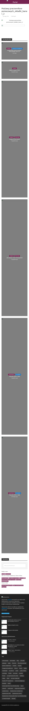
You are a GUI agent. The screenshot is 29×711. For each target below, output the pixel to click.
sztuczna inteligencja (19, 680)
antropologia (5, 660)
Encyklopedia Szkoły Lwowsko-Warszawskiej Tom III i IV (14, 51)
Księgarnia (4, 587)
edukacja (4, 663)
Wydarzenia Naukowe (20, 688)
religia (3, 678)
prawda (21, 673)
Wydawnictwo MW (6, 693)
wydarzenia (10, 688)
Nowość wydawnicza (17, 48)
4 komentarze (12, 647)
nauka (17, 670)
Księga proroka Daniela (14, 139)
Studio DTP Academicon (7, 680)
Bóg (18, 660)
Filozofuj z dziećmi (12, 639)
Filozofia (18, 374)
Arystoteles (12, 660)
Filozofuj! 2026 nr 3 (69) (14, 376)
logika (25, 668)
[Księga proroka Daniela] (4, 632)
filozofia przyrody (22, 663)
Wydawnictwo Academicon (16, 690)
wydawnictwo (5, 690)
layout (20, 668)
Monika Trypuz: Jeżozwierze (14, 650)
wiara (22, 685)
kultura (16, 668)
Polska (9, 673)
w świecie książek (6, 698)
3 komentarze (12, 651)
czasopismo (8, 574)
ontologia (4, 673)
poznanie (15, 673)
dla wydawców (5, 578)
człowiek (22, 660)
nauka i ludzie (23, 670)
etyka (9, 663)
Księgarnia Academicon (7, 668)
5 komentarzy (12, 641)
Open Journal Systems (18, 585)
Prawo (3, 675)
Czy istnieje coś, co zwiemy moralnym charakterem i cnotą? (16, 645)
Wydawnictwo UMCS (17, 693)
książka (19, 665)
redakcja (22, 675)
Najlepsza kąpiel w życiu (14, 70)
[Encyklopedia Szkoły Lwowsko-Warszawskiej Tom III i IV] (4, 621)
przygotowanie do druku (12, 675)
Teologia (17, 137)
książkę (3, 574)
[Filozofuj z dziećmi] (4, 641)
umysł (9, 683)
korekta (14, 665)
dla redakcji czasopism (14, 578)
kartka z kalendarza (6, 665)
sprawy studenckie (15, 678)
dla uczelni (21, 578)
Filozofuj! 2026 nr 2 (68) (14, 494)
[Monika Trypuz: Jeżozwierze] (4, 652)
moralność (11, 670)
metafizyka (4, 670)
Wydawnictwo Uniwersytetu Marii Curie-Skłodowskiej (14, 695)
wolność (4, 688)
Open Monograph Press (7, 585)
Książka (8, 48)
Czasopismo (11, 374)
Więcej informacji (5, 613)
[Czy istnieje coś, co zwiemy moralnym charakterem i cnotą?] (4, 646)
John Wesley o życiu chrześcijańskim (14, 257)
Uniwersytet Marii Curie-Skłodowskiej (10, 685)
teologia (4, 683)
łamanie (13, 698)
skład (8, 678)
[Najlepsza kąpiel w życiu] (4, 626)
